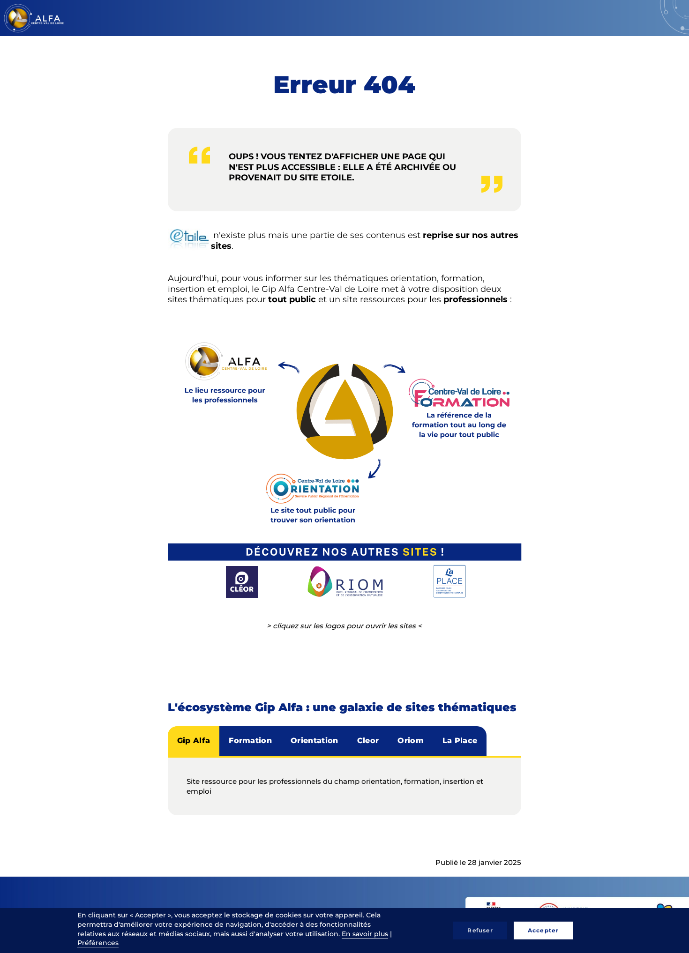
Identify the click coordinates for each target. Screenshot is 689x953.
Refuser (480, 930)
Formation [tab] (250, 740)
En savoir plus (365, 934)
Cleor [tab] (368, 740)
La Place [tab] (460, 740)
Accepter (543, 930)
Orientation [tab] (314, 740)
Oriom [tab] (410, 740)
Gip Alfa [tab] (193, 740)
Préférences (98, 942)
